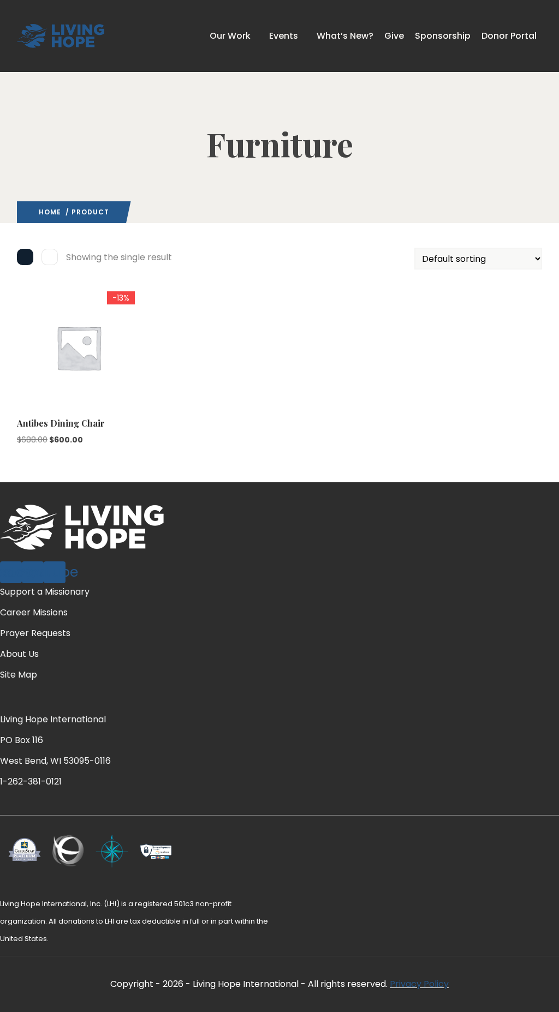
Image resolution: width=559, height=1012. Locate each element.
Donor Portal (509, 35)
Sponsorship (443, 35)
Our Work (230, 35)
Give (394, 35)
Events (283, 35)
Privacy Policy (419, 984)
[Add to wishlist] (21, 378)
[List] (49, 257)
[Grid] (25, 257)
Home (50, 212)
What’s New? (345, 35)
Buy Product (21, 357)
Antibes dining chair (61, 423)
